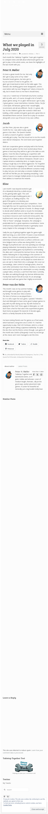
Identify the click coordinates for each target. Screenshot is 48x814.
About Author (9, 366)
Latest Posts (22, 366)
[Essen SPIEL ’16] (24, 562)
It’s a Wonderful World (12, 355)
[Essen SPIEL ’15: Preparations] (24, 513)
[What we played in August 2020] (24, 465)
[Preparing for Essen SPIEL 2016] (24, 659)
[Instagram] (19, 2)
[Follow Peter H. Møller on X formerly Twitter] (38, 374)
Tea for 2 (37, 355)
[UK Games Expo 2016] (24, 416)
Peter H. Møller (12, 54)
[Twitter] (9, 2)
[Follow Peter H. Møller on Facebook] (34, 374)
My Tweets (7, 783)
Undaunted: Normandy (24, 357)
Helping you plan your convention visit (24, 773)
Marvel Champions (26, 355)
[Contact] (23, 2)
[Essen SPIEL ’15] (24, 611)
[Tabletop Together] (5, 2)
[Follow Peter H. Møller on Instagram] (41, 374)
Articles (31, 54)
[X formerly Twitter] (8, 796)
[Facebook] (14, 2)
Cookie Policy (7, 805)
